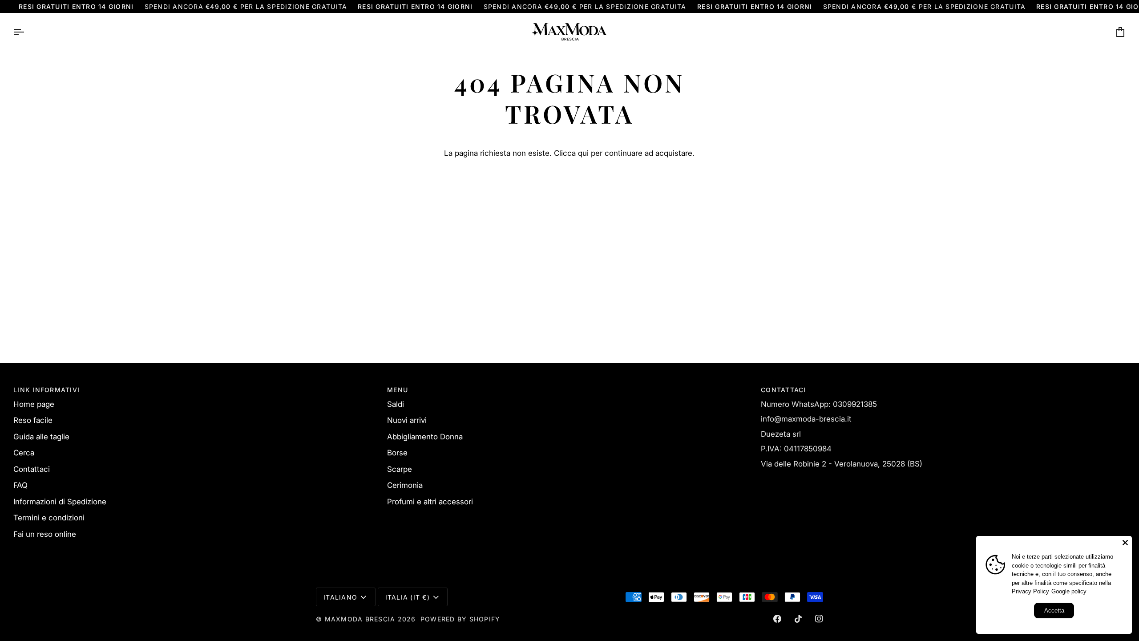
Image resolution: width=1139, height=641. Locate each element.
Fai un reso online (44, 534)
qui (583, 153)
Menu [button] (397, 390)
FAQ (20, 485)
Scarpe (399, 469)
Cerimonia (405, 485)
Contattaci (31, 469)
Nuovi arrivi (407, 420)
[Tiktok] (798, 619)
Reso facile (33, 420)
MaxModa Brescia (360, 619)
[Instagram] (819, 619)
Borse (397, 452)
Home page (33, 404)
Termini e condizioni (49, 517)
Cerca (23, 452)
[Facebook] (777, 619)
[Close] (1125, 542)
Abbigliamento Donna (425, 436)
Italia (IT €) (407, 597)
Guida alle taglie (41, 436)
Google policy (1068, 591)
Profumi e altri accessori (430, 501)
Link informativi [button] (46, 390)
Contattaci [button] (783, 390)
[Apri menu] (26, 32)
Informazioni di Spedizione (59, 501)
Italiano (340, 597)
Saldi (395, 404)
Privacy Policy (1030, 591)
